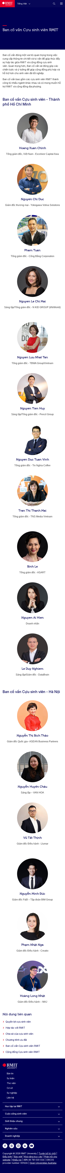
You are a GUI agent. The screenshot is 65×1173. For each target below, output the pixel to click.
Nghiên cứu (11, 1128)
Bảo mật (18, 1156)
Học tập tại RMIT (13, 1106)
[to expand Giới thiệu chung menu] (58, 1121)
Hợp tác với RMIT (15, 1027)
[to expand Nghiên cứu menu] (58, 1128)
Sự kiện (10, 1078)
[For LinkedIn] (25, 1145)
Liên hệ (10, 1097)
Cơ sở (10, 1088)
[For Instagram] (18, 1145)
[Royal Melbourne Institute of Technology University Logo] (7, 3)
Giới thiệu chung (14, 1121)
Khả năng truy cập (33, 1156)
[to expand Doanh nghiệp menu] (58, 1136)
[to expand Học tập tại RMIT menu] (58, 1106)
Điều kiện (7, 1156)
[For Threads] (11, 1145)
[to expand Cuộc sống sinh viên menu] (58, 1113)
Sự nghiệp (12, 1093)
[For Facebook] (5, 1145)
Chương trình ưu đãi (16, 1039)
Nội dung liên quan (17, 1014)
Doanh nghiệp (12, 1136)
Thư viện (11, 1083)
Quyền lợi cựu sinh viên (18, 1021)
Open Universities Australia (43, 1163)
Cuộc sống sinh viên (16, 1113)
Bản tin (10, 1073)
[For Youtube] (31, 1145)
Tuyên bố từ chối (47, 1153)
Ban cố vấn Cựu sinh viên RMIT (23, 1045)
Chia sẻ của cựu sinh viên (19, 1033)
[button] (24, 3)
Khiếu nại (16, 1159)
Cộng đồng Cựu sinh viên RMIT (23, 1051)
